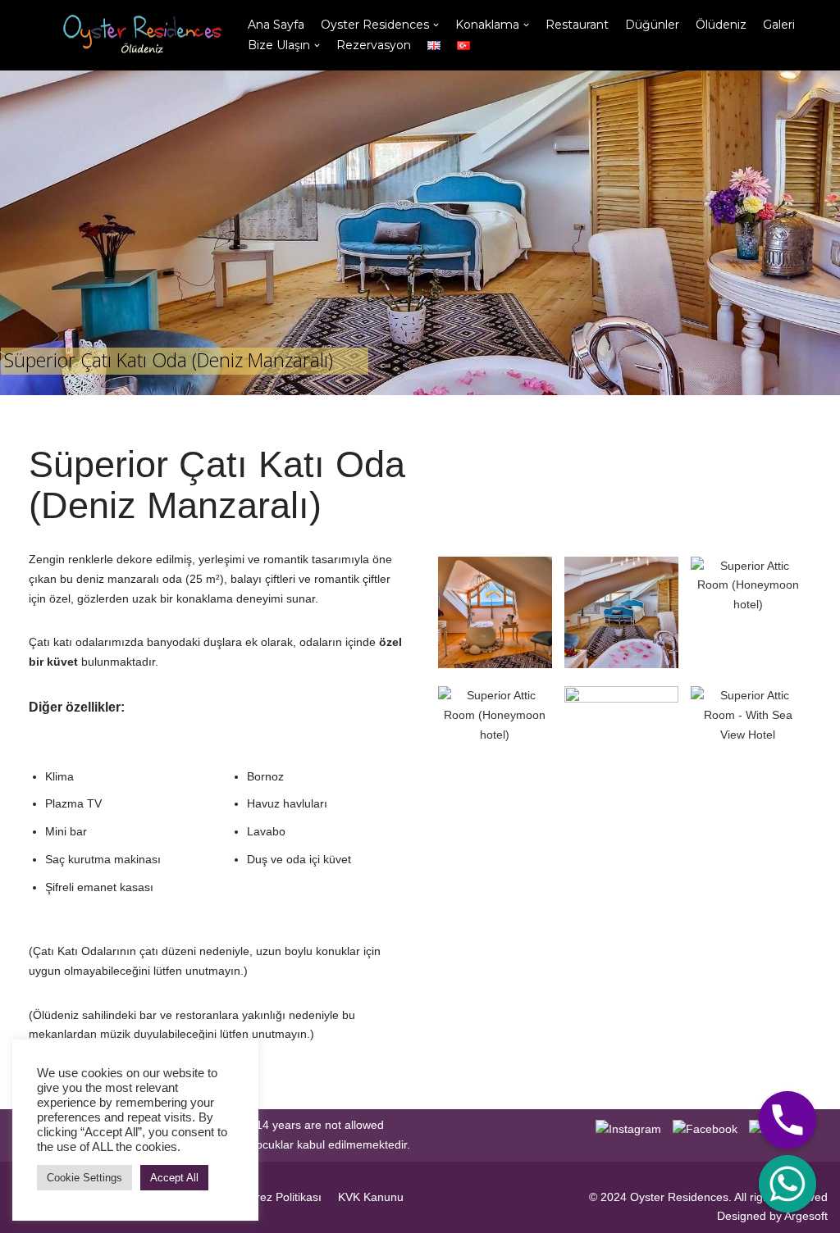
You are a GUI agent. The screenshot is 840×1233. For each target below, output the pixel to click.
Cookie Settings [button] (84, 1178)
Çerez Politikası (281, 1196)
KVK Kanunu (371, 1196)
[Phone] (787, 1120)
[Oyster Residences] (138, 35)
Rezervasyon (373, 45)
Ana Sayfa (276, 24)
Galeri (779, 24)
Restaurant (577, 24)
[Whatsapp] (787, 1184)
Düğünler (652, 24)
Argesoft (806, 1215)
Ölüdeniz (721, 24)
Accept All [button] (174, 1178)
